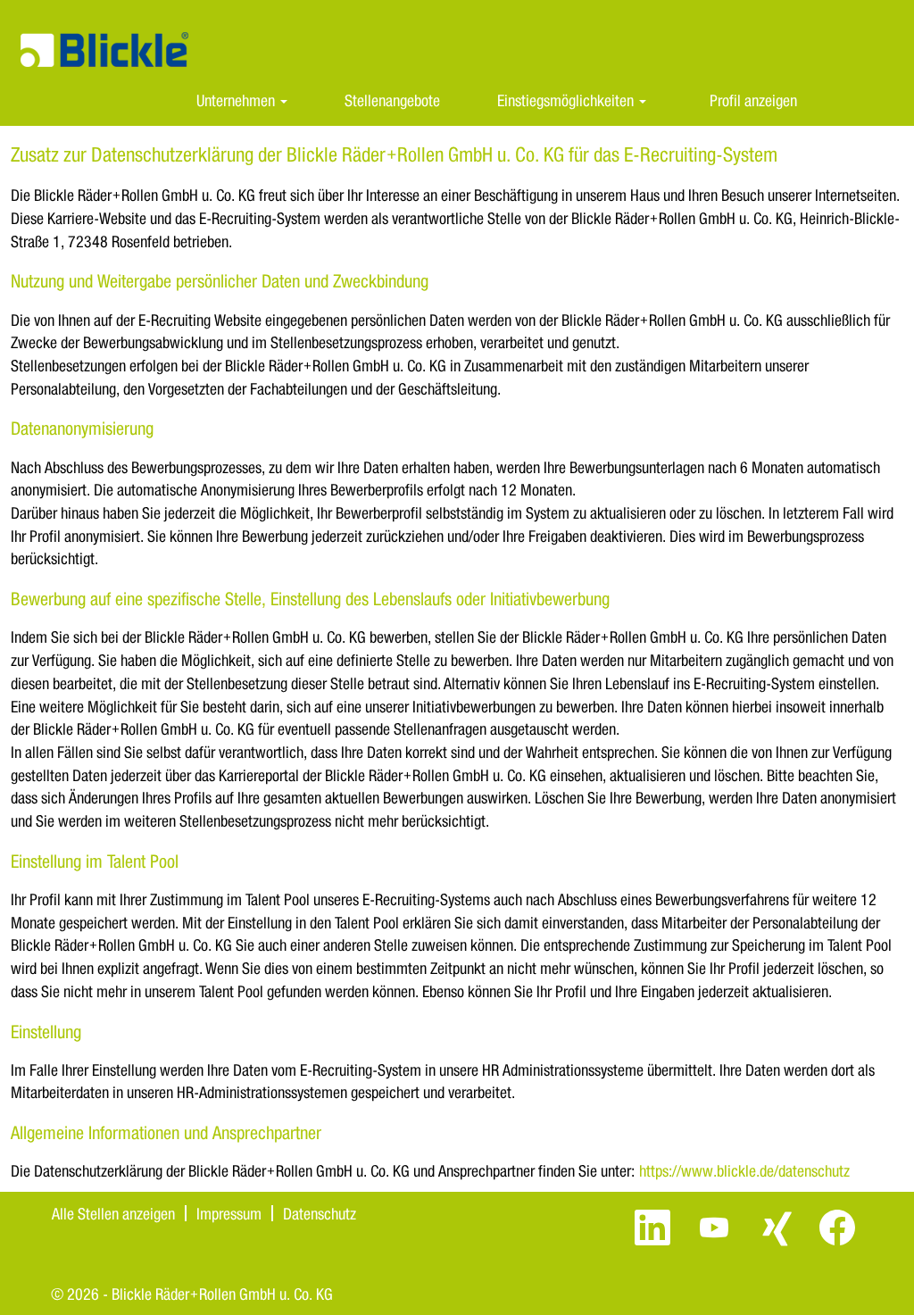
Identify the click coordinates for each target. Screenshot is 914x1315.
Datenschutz (319, 1213)
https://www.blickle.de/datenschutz (744, 1170)
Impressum (229, 1213)
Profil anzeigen (753, 100)
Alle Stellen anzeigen (113, 1213)
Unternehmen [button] (237, 100)
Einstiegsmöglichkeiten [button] (567, 100)
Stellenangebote (392, 100)
